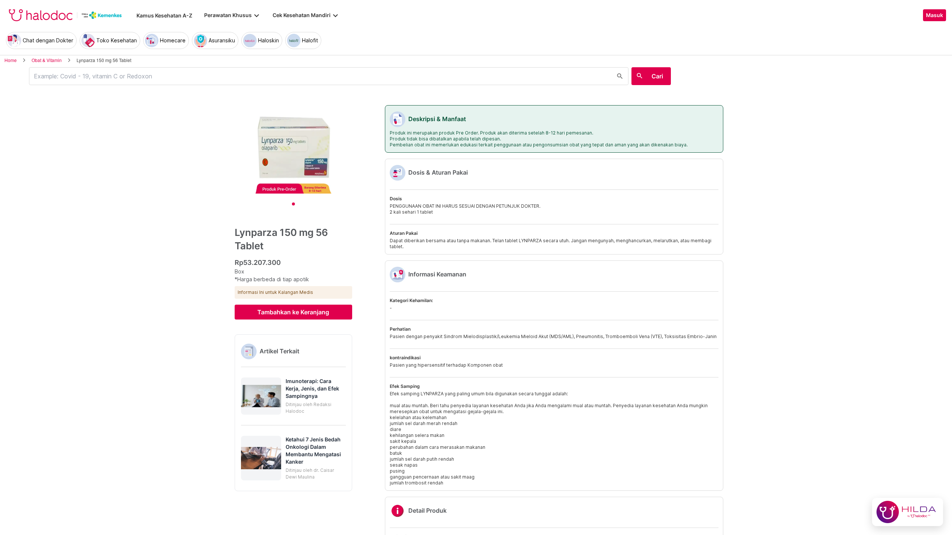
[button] (293, 396)
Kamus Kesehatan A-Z (164, 15)
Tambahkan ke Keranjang (293, 312)
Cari (657, 76)
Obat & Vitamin (47, 60)
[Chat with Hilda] (907, 512)
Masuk (934, 15)
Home (10, 60)
